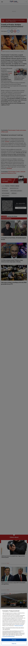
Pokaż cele (14, 643)
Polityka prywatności (19, 625)
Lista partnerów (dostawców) (8, 636)
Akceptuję (14, 639)
